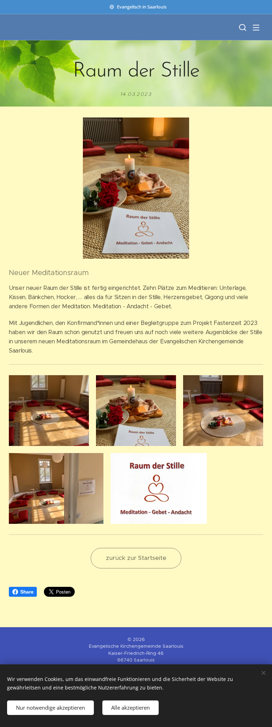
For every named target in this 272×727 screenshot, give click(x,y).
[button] (242, 27)
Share (26, 592)
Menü (256, 27)
